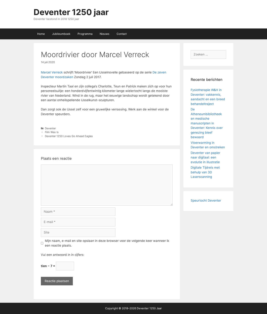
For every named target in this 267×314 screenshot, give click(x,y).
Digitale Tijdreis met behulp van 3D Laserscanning (205, 172)
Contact (122, 34)
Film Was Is (52, 132)
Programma (85, 34)
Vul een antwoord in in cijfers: (62, 255)
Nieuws (104, 34)
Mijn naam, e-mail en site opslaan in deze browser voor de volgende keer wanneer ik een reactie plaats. (107, 243)
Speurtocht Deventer (206, 200)
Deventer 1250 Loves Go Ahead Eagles (69, 136)
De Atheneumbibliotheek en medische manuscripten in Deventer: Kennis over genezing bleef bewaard (207, 123)
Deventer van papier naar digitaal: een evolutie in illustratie (205, 157)
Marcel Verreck (52, 72)
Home (41, 34)
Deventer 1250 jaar (71, 12)
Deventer (50, 128)
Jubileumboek (61, 34)
